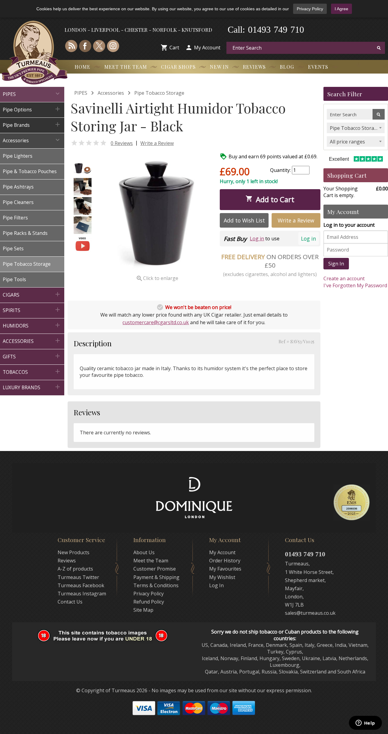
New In (219, 67)
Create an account (344, 278)
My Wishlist (222, 577)
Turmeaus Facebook (81, 585)
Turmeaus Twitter (78, 577)
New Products (73, 552)
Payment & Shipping (156, 577)
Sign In (336, 263)
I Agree (341, 8)
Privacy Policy (310, 8)
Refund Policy (148, 601)
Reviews (254, 67)
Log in (308, 238)
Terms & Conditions (156, 585)
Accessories (111, 93)
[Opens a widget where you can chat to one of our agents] (365, 723)
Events (318, 67)
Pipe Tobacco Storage (159, 93)
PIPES (80, 93)
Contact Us (70, 601)
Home (82, 67)
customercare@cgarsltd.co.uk (155, 322)
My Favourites (225, 568)
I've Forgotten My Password (355, 285)
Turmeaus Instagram (82, 593)
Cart (174, 47)
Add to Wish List (244, 220)
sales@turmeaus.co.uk (310, 613)
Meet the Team (125, 67)
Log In (216, 585)
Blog (287, 67)
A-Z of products (75, 568)
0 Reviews (122, 143)
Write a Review (157, 143)
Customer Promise (154, 568)
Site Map (143, 610)
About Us (144, 552)
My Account (207, 47)
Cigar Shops (178, 67)
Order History (224, 560)
